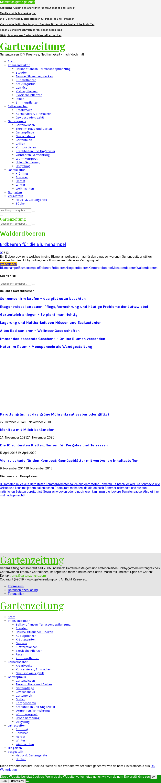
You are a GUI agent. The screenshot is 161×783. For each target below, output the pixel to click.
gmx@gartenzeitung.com (29, 576)
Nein (4, 780)
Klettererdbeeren (100, 268)
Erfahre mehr (17, 780)
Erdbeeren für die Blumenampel (33, 244)
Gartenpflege (25, 132)
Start (11, 61)
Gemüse (21, 87)
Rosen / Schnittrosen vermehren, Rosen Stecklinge (31, 29)
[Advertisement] (33, 380)
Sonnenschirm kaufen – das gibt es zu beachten (43, 298)
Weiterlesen (8, 770)
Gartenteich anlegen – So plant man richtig (39, 314)
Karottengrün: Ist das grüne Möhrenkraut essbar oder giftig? (38, 7)
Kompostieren (26, 147)
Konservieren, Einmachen (33, 114)
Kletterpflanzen (27, 91)
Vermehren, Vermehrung (33, 155)
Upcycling (23, 166)
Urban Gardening (28, 162)
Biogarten (15, 192)
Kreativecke (24, 110)
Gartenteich (24, 140)
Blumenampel (9, 268)
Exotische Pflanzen (29, 95)
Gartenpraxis (17, 121)
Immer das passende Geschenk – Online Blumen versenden (52, 339)
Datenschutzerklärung (23, 590)
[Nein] (27, 781)
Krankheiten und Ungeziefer (35, 151)
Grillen (20, 143)
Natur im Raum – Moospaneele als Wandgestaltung (46, 346)
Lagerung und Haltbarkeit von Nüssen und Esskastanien (51, 322)
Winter (20, 185)
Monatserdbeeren (124, 268)
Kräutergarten (26, 84)
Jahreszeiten (17, 170)
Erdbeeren (58, 268)
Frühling (22, 173)
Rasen (20, 99)
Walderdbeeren (146, 268)
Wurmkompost (27, 158)
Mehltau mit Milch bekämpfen (18, 13)
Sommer (22, 177)
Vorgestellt (15, 196)
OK (153, 766)
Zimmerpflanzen (27, 102)
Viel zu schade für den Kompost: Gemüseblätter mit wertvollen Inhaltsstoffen (47, 24)
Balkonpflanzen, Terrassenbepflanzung (43, 69)
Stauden (21, 72)
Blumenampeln (29, 268)
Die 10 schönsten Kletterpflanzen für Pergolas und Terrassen (37, 18)
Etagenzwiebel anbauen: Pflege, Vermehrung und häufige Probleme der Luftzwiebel (74, 306)
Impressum (16, 586)
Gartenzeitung (32, 46)
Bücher (21, 203)
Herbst (20, 181)
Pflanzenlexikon (19, 65)
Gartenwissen (25, 125)
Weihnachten (25, 188)
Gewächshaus (25, 136)
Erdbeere (45, 268)
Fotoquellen (16, 594)
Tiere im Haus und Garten (34, 128)
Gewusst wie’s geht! (30, 117)
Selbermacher (17, 106)
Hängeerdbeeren (77, 268)
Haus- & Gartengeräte (31, 200)
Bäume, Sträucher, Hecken (34, 76)
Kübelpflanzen (26, 80)
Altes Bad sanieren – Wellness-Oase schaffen (40, 331)
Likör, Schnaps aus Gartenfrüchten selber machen (30, 35)
